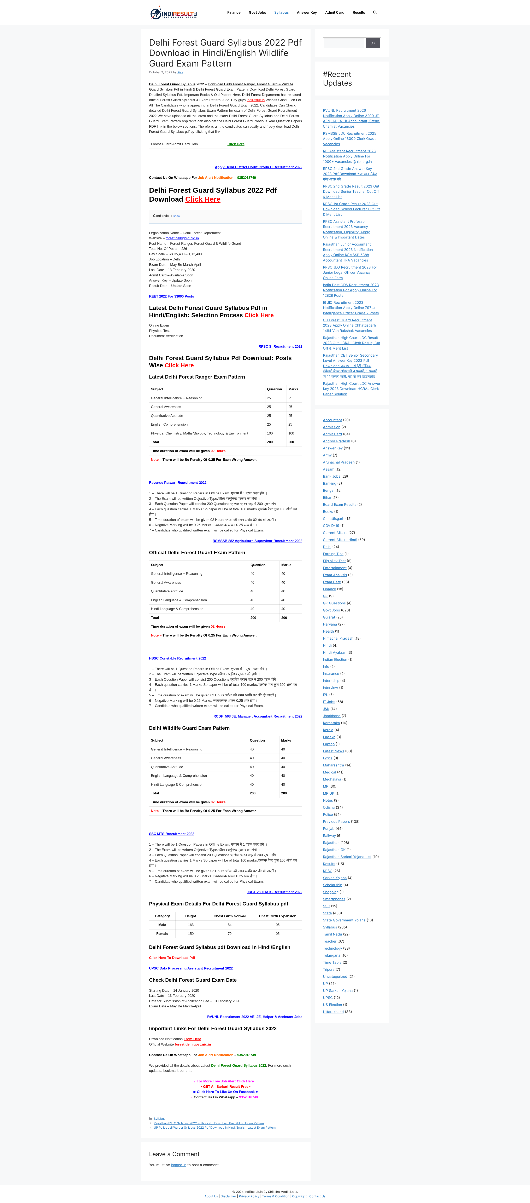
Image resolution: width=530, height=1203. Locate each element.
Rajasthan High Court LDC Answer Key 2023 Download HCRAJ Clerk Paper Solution (351, 388)
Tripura (329, 969)
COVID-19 (331, 526)
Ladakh (329, 737)
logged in (178, 1165)
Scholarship (332, 885)
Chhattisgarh (333, 519)
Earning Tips (333, 554)
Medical (329, 772)
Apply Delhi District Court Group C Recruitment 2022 (258, 167)
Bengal (328, 490)
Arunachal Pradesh (339, 462)
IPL (325, 695)
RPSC (327, 871)
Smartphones (334, 899)
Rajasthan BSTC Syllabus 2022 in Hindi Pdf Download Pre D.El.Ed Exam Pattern (209, 1123)
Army (327, 455)
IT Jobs (329, 702)
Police (328, 814)
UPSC (328, 998)
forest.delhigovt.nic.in (182, 238)
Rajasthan (331, 843)
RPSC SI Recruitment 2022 (280, 347)
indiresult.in (256, 100)
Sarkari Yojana (335, 878)
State (327, 913)
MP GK (328, 793)
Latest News (333, 751)
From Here (192, 1039)
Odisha (329, 807)
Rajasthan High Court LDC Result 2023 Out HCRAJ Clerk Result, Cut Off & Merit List (351, 343)
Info (326, 666)
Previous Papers (336, 821)
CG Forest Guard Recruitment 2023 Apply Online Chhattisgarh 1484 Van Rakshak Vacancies (349, 325)
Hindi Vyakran (334, 652)
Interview (330, 688)
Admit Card (334, 12)
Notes (328, 800)
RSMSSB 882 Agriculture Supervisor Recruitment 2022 (257, 541)
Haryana (330, 624)
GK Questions (334, 603)
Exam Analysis (335, 575)
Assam (328, 469)
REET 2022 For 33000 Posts (171, 296)
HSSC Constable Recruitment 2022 (177, 658)
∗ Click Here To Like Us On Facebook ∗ (226, 1092)
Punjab (329, 829)
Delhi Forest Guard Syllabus (172, 84)
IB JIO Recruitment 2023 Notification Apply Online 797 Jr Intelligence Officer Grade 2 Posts (351, 307)
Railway (329, 836)
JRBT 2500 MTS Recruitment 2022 (274, 892)
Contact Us (317, 1196)
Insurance (331, 674)
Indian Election (335, 659)
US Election (332, 1005)
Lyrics (327, 758)
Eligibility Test (334, 561)
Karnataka (331, 723)
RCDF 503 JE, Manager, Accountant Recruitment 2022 (257, 716)
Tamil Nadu (332, 934)
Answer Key (307, 12)
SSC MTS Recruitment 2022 (171, 834)
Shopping (330, 892)
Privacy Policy (249, 1196)
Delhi (327, 547)
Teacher (329, 941)
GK (325, 596)
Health (328, 631)
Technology (332, 948)
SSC (326, 906)
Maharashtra (333, 765)
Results (359, 12)
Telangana (331, 955)
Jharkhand (332, 716)
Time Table (332, 962)
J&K (326, 709)
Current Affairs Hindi (340, 540)
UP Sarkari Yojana (338, 991)
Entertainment (335, 568)
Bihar (327, 497)
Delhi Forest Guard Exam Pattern (222, 89)
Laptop (329, 744)
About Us (212, 1196)
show (176, 216)
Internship (331, 681)
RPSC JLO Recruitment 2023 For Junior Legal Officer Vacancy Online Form (350, 272)
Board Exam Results (339, 504)
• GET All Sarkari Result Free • (226, 1087)
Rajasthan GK (334, 850)
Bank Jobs (331, 476)
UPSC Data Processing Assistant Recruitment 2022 (191, 968)
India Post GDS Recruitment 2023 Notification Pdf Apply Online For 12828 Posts (351, 290)
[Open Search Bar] (375, 12)
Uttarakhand (333, 1012)
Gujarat (329, 617)
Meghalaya (332, 779)
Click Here (236, 144)
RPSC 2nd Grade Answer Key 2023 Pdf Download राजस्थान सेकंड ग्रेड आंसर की (350, 174)
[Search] (373, 43)
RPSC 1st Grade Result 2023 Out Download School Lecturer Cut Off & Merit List (351, 209)
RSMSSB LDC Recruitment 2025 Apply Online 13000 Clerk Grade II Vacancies (351, 138)
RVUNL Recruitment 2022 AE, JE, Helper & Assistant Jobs (254, 1017)
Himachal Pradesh (338, 638)
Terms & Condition (276, 1196)
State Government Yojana (344, 920)
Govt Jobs (257, 12)
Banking (329, 483)
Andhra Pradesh (336, 441)
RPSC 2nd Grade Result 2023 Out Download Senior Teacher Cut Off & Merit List (351, 191)
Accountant (332, 420)
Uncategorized (335, 976)
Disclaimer (229, 1196)
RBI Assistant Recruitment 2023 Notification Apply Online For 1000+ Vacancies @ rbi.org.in (349, 156)
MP (325, 786)
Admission (331, 427)
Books (328, 512)
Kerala (328, 730)
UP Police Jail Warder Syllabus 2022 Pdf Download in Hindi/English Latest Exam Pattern (215, 1127)
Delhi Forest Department (261, 95)
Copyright (299, 1196)
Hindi (327, 645)
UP (325, 984)
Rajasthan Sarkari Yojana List (347, 857)
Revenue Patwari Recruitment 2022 (177, 483)
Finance (234, 12)
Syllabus (281, 12)
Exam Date (332, 582)
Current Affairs (335, 533)
